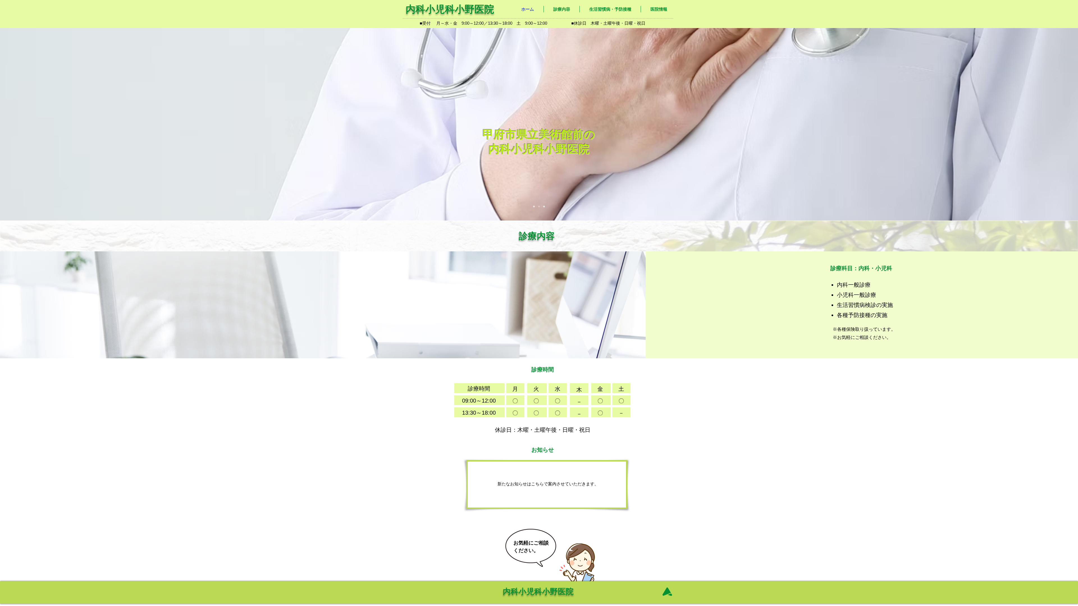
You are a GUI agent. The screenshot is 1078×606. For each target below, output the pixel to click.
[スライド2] (539, 206)
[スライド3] (544, 206)
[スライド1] (534, 206)
